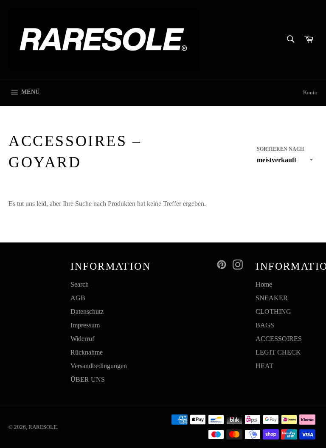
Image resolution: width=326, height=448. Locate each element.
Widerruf (82, 338)
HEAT (264, 365)
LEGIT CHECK (278, 352)
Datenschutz (87, 311)
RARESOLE (42, 427)
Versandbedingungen (98, 365)
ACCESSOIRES (279, 338)
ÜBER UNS (87, 379)
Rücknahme (86, 352)
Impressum (85, 325)
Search (79, 284)
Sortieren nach (280, 149)
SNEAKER (272, 297)
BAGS (265, 325)
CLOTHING (273, 311)
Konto (310, 92)
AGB (77, 297)
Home (264, 284)
